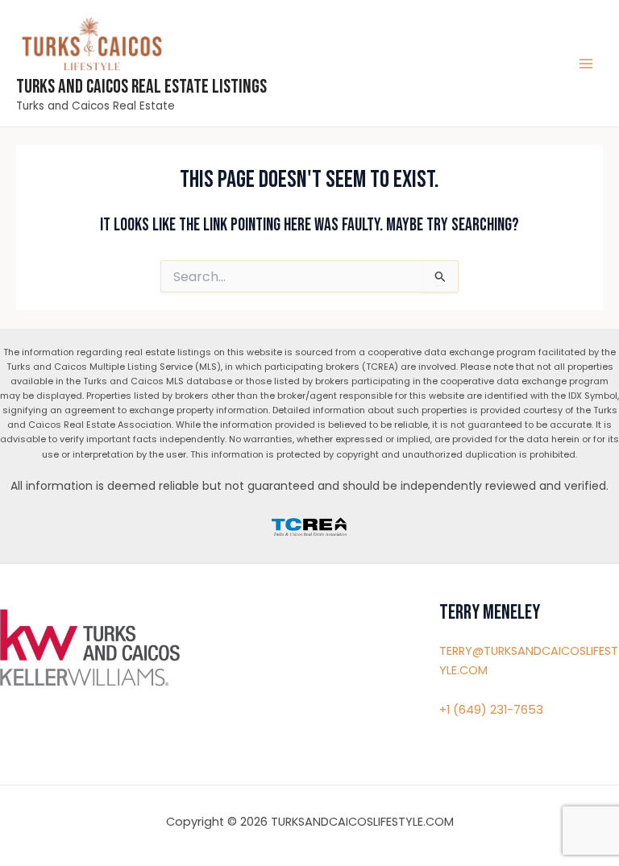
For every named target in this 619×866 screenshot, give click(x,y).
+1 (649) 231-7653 (491, 710)
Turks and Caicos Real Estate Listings (141, 87)
